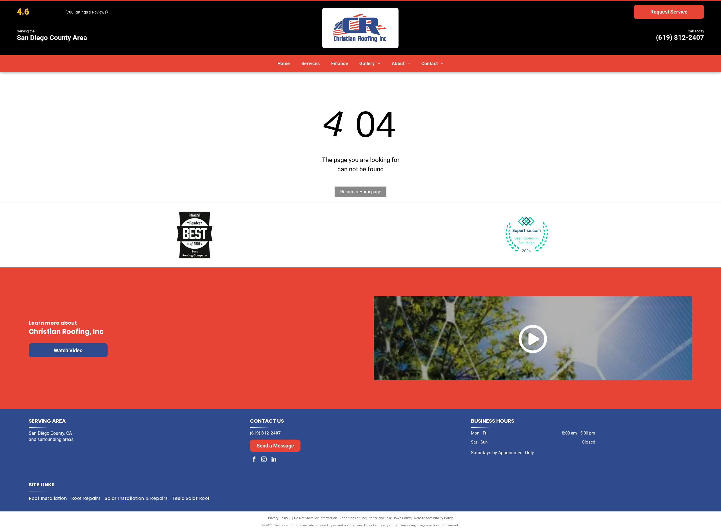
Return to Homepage (360, 191)
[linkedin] (274, 460)
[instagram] (264, 460)
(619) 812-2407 (680, 37)
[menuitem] (284, 63)
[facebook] (254, 460)
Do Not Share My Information (315, 518)
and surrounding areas (51, 439)
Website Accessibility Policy (433, 518)
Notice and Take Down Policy (389, 518)
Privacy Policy (278, 518)
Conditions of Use (353, 518)
